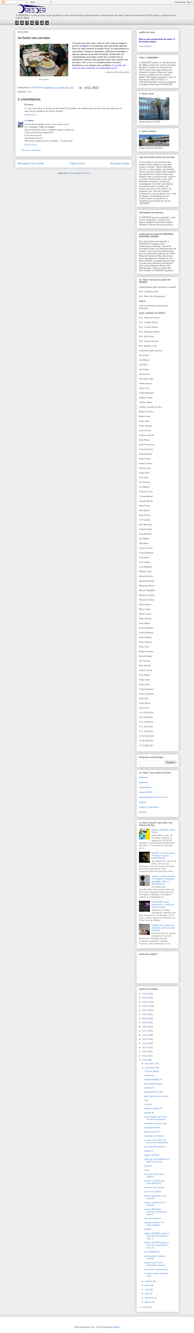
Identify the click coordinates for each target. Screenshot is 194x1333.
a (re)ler (148, 1104)
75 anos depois (151, 1071)
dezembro (150, 1063)
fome (29, 92)
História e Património (149, 807)
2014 (145, 1043)
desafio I (148, 1229)
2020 (145, 1018)
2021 (145, 1014)
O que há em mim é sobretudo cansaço (154, 1263)
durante (148, 1165)
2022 (145, 1010)
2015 (145, 1039)
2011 (144, 1056)
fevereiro (149, 1297)
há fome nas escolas (154, 1187)
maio (147, 1289)
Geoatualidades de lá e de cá (153, 797)
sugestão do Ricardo (154, 1136)
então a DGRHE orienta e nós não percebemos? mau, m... (156, 1236)
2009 (145, 1307)
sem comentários (152, 1218)
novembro (150, 1067)
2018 (145, 1026)
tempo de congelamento (156, 1269)
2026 (145, 993)
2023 (145, 1006)
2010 (145, 1060)
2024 (145, 1002)
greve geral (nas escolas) (156, 1096)
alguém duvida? (152, 1155)
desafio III (149, 1112)
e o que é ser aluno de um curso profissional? (156, 1141)
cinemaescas (145, 787)
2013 (145, 1047)
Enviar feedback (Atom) (79, 173)
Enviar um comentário (31, 150)
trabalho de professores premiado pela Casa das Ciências (163, 928)
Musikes (143, 812)
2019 (145, 1022)
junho (148, 1285)
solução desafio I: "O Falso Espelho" (154, 1223)
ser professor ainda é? (155, 1146)
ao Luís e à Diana (152, 1191)
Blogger (116, 1327)
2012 (145, 1051)
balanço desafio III (153, 1108)
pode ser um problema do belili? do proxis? (156, 1160)
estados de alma (152, 1127)
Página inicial (77, 163)
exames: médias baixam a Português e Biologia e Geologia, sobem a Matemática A (163, 880)
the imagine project (153, 1083)
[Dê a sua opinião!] (88, 87)
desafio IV (149, 1088)
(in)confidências (151, 1251)
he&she (142, 802)
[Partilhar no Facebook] (94, 87)
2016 (145, 1035)
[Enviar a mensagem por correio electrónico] (80, 87)
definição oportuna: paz (155, 1123)
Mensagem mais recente (31, 163)
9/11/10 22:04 (30, 144)
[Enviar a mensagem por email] (85, 87)
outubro (149, 1281)
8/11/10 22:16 (30, 115)
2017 (145, 1031)
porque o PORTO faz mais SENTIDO (154, 1182)
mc (26, 120)
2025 (145, 997)
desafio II (148, 1151)
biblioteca (143, 777)
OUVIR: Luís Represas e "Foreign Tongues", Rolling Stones (163, 855)
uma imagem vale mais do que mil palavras (155, 1118)
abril (147, 1293)
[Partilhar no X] (91, 87)
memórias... (150, 1075)
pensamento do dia (153, 1092)
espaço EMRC (146, 792)
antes (147, 1170)
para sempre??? (152, 1132)
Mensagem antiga (119, 163)
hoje (146, 1100)
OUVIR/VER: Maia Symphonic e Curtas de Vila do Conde (163, 904)
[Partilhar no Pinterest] (97, 87)
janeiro (148, 1302)
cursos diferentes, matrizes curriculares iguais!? (155, 1211)
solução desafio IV (153, 1079)
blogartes (143, 782)
